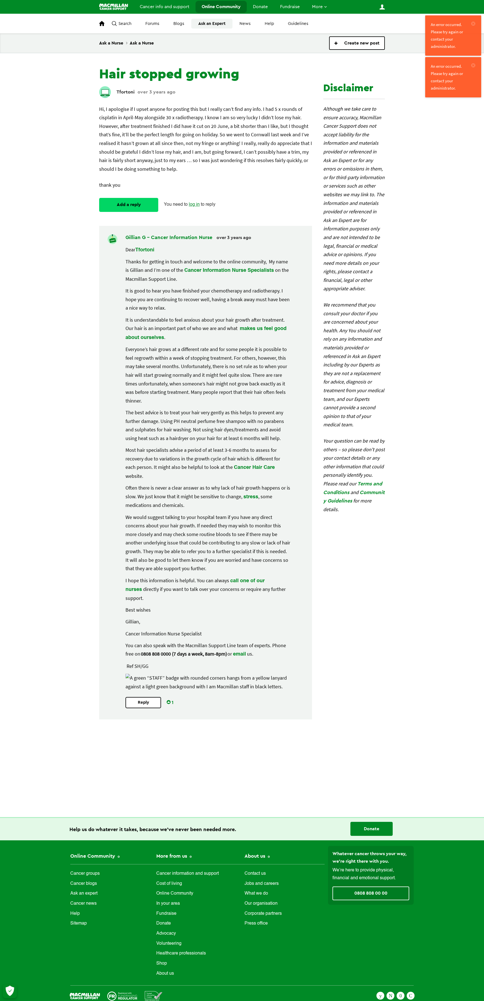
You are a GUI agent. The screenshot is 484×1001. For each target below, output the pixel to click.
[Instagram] (411, 995)
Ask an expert (83, 893)
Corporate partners (263, 913)
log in (194, 204)
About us (165, 973)
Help (269, 24)
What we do (256, 893)
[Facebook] (380, 995)
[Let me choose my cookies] (10, 991)
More (317, 6)
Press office (256, 923)
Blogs (178, 24)
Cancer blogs (83, 883)
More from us (172, 856)
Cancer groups (85, 873)
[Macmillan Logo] (85, 995)
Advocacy (166, 933)
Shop (161, 963)
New (357, 43)
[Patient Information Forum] (154, 995)
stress (250, 496)
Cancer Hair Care (254, 467)
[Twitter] (390, 995)
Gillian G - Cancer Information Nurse (169, 237)
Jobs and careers (262, 883)
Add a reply (129, 204)
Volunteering (169, 943)
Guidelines (298, 24)
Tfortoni (126, 92)
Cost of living (169, 883)
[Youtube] (400, 995)
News (245, 24)
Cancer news (83, 903)
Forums (152, 24)
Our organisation (261, 903)
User (382, 7)
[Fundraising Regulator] (122, 995)
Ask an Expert (211, 24)
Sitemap (78, 923)
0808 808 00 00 (370, 893)
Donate (260, 6)
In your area (168, 903)
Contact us (255, 873)
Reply (143, 702)
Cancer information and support (187, 873)
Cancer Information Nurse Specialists (229, 270)
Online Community (221, 6)
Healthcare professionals (181, 953)
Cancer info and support (164, 6)
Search (124, 24)
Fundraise (290, 6)
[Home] (113, 6)
